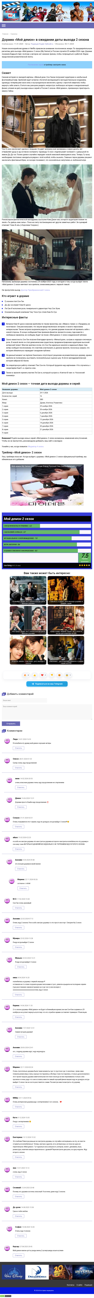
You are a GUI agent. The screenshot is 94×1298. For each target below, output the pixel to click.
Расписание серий (35, 65)
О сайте (79, 1285)
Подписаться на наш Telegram (49, 684)
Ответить (18, 748)
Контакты (70, 1285)
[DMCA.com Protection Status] (5, 1296)
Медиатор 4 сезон (35, 446)
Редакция (88, 1285)
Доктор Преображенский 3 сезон (35, 290)
